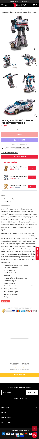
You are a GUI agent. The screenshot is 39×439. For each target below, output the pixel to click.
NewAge (12, 199)
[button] (2, 5)
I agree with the (9, 148)
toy (9, 201)
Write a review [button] (19, 375)
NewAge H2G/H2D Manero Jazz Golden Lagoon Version (18, 167)
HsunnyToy (26, 430)
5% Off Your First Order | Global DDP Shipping (19, 1)
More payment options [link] (19, 144)
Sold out (19, 135)
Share (6, 301)
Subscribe (32, 392)
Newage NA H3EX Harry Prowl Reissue (18, 176)
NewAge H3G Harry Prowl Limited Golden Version (18, 185)
